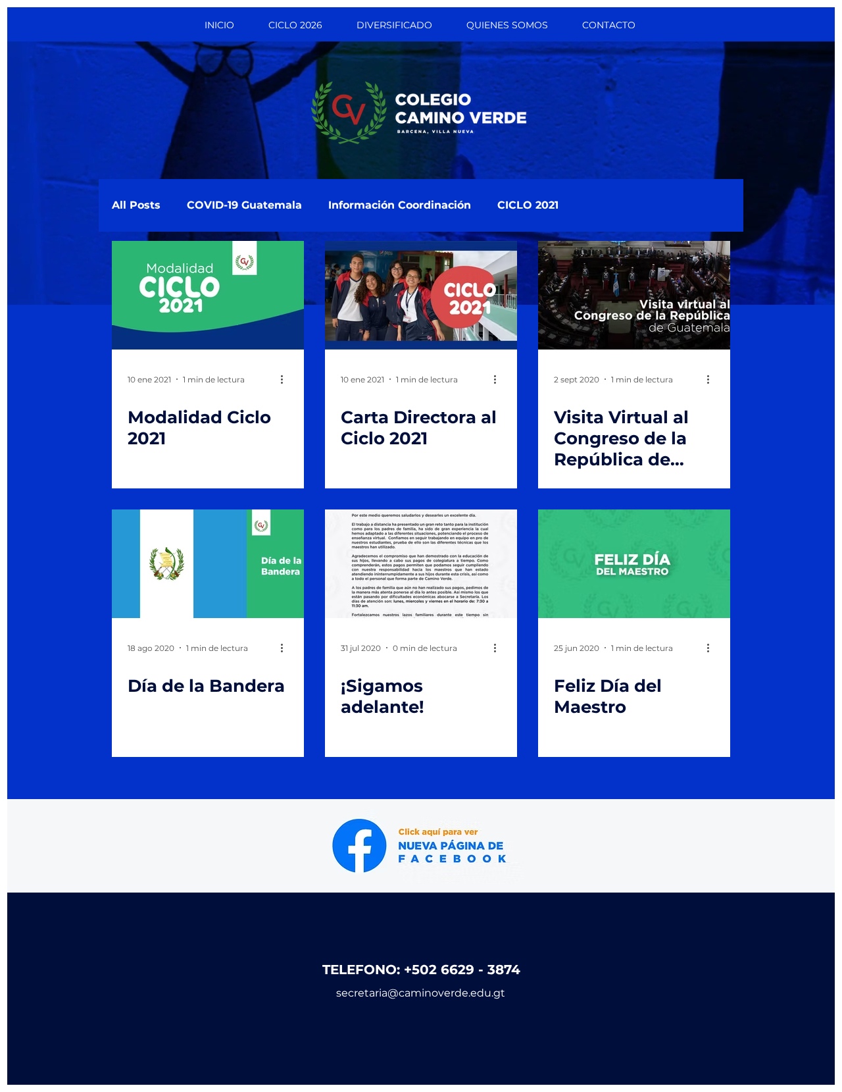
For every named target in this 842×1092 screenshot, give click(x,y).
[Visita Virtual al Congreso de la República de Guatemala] (634, 295)
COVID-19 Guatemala (244, 205)
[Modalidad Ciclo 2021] (208, 295)
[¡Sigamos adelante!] (421, 563)
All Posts (136, 205)
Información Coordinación (399, 205)
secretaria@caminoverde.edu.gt (420, 993)
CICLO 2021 (527, 205)
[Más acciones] (286, 379)
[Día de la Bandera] (208, 563)
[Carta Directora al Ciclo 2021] (421, 295)
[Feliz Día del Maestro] (634, 563)
